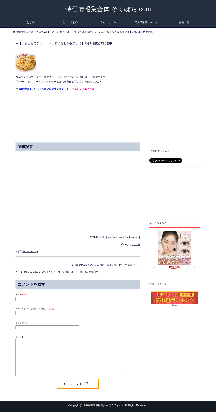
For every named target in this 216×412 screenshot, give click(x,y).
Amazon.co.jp (30, 251)
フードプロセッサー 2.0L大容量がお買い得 (57, 81)
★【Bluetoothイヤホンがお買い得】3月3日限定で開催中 (103, 265)
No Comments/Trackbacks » (123, 237)
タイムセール (108, 22)
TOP (35, 31)
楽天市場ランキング (146, 22)
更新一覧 (184, 22)
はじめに (32, 22)
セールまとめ (70, 22)
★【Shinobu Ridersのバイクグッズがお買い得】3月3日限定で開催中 (59, 272)
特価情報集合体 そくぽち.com (108, 9)
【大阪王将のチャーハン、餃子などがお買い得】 (62, 77)
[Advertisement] (49, 116)
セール (136, 244)
